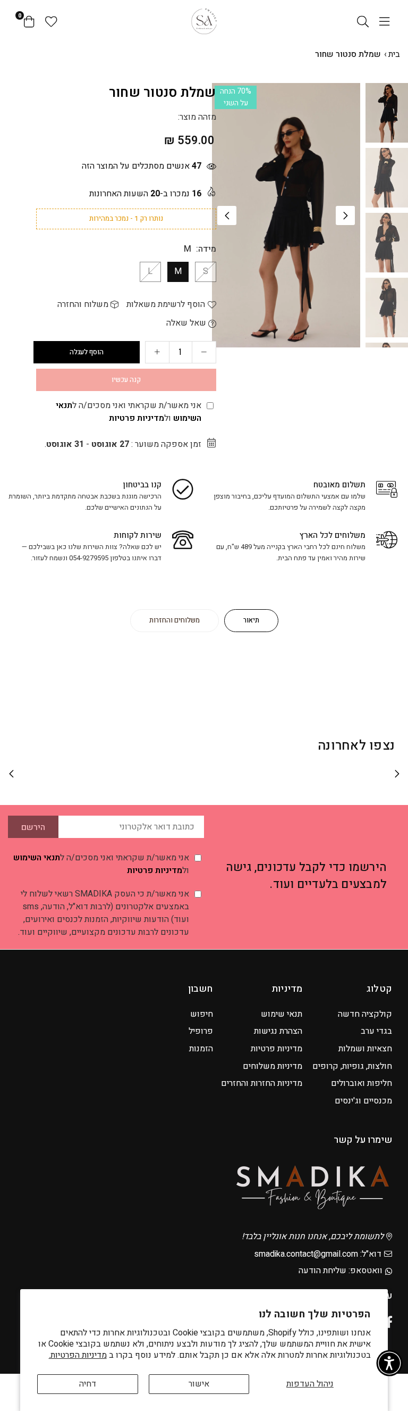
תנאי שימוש (281, 1014)
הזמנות (201, 1048)
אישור (199, 1383)
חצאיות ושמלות (365, 1048)
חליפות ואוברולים (361, 1083)
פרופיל (201, 1031)
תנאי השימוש (36, 857)
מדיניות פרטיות (136, 418)
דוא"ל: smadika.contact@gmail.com (317, 1254)
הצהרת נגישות (278, 1031)
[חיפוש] (363, 21)
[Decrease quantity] (204, 352)
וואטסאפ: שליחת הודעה (340, 1270)
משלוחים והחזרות (174, 620)
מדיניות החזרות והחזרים (261, 1083)
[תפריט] (384, 21)
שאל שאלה (187, 323)
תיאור (251, 620)
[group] (286, 215)
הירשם (33, 827)
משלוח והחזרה (83, 304)
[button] (345, 215)
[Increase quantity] (157, 352)
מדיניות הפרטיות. (78, 1355)
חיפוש (201, 1014)
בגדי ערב (376, 1031)
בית (394, 54)
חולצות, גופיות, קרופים (352, 1066)
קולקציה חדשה (365, 1014)
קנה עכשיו (126, 380)
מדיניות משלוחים (272, 1066)
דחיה (87, 1383)
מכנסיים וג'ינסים (363, 1100)
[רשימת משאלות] (51, 21)
